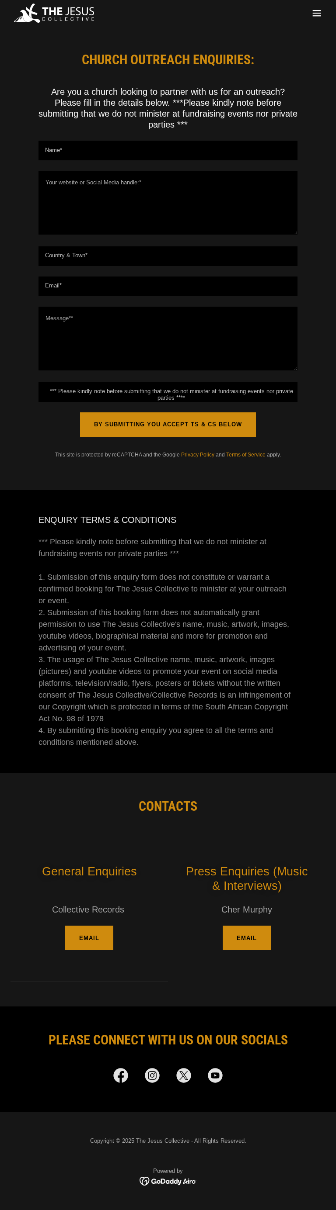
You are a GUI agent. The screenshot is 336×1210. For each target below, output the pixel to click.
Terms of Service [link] (246, 455)
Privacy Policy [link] (197, 455)
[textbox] (168, 150)
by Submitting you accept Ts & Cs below (168, 424)
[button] (317, 13)
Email (89, 938)
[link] (54, 13)
